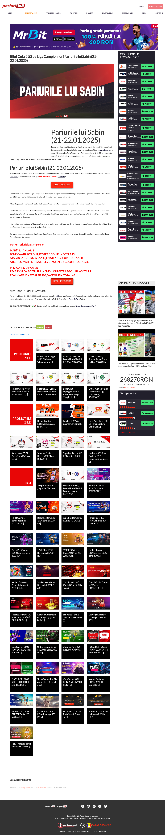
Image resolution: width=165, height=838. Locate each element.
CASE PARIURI (127, 13)
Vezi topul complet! (127, 432)
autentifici (42, 788)
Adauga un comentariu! (19, 334)
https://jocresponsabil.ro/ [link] (85, 306)
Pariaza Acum (147, 402)
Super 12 (159, 13)
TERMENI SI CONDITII (64, 831)
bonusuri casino (104, 150)
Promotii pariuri (53, 13)
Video (144, 13)
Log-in (141, 6)
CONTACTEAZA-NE (99, 831)
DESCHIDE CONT (62, 184)
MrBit (57, 296)
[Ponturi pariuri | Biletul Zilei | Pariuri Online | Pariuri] (13, 6)
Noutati (89, 13)
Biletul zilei (107, 13)
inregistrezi (25, 788)
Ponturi (73, 13)
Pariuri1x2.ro (74, 299)
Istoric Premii (129, 387)
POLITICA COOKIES (82, 831)
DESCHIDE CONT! (62, 281)
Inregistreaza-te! (155, 6)
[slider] (127, 407)
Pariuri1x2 (14, 176)
